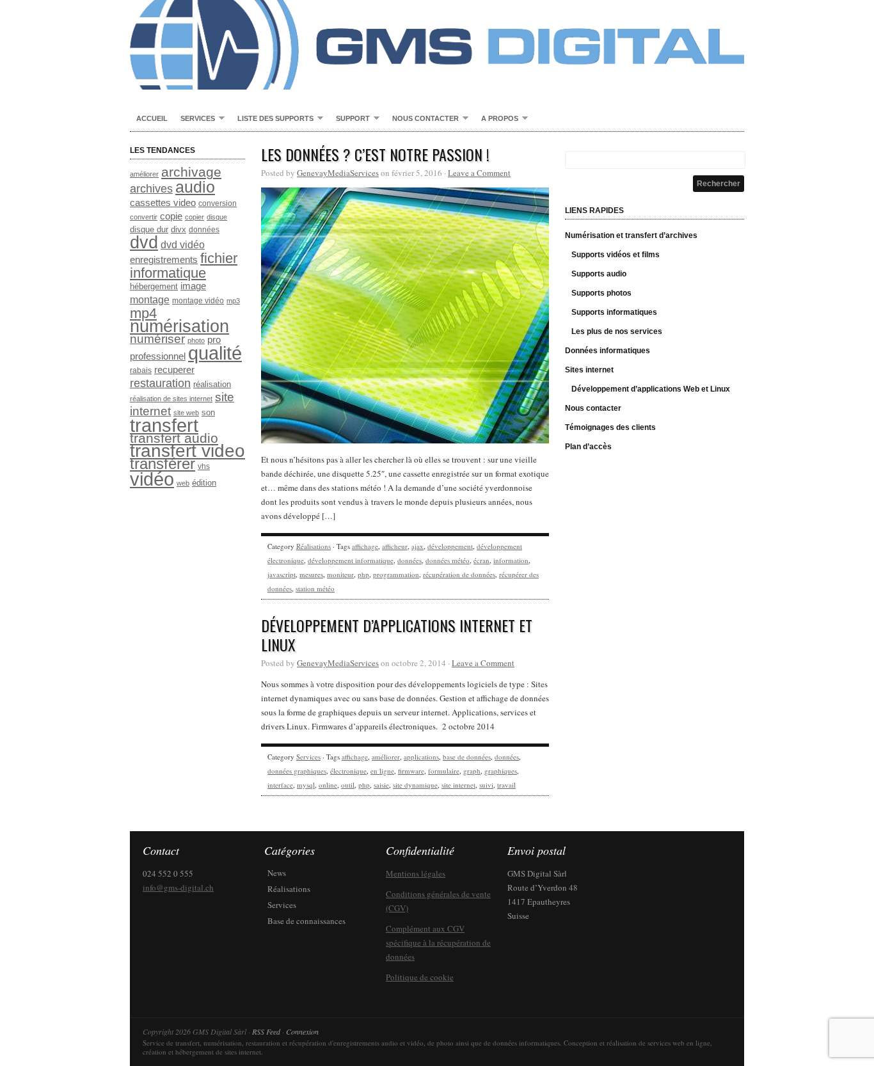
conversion (217, 203)
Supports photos (601, 293)
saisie (381, 785)
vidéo (152, 479)
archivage (191, 171)
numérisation (179, 326)
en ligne (382, 771)
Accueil (152, 118)
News (276, 873)
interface (280, 785)
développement (450, 546)
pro (214, 340)
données (204, 229)
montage (150, 299)
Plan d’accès (588, 446)
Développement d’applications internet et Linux (396, 635)
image (193, 286)
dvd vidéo (183, 244)
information (510, 560)
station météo (315, 588)
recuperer (174, 370)
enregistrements (164, 260)
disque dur (149, 229)
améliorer (144, 174)
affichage (365, 546)
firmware (411, 771)
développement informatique (350, 560)
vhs (204, 466)
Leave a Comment (479, 173)
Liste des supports (272, 119)
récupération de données (459, 574)
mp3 (233, 301)
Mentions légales (415, 873)
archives (151, 188)
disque (217, 217)
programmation (396, 574)
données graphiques (296, 771)
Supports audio (598, 273)
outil (347, 785)
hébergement (154, 286)
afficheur (395, 546)
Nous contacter (422, 119)
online (328, 785)
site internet (458, 785)
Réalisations (313, 546)
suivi (486, 785)
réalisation (212, 384)
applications (421, 756)
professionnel (158, 356)
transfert (164, 425)
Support (350, 119)
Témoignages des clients (610, 427)
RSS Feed (266, 1031)
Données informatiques (607, 350)
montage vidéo (198, 300)
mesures (311, 574)
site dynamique (415, 785)
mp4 (143, 313)
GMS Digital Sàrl (437, 45)
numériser (157, 339)
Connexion (302, 1031)
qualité (215, 352)
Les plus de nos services (616, 331)
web (183, 483)
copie (171, 216)
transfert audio (174, 438)
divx (178, 229)
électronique (348, 771)
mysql (306, 785)
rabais (141, 370)
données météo (447, 560)
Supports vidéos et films (615, 254)
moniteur (340, 574)
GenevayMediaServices (338, 173)
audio (195, 187)
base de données (467, 756)
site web (186, 413)
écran (481, 560)
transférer (162, 463)
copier (194, 217)
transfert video (187, 451)
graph (472, 771)
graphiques (500, 771)
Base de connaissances (306, 921)
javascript (281, 574)
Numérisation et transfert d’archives (631, 235)
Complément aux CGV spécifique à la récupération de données (438, 942)
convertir (143, 217)
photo (196, 340)
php (363, 574)
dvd (144, 242)
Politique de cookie (420, 977)
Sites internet (589, 369)
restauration (160, 383)
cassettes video (163, 203)
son (208, 412)
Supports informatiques (614, 312)
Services (194, 119)
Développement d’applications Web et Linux (650, 389)
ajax (417, 546)
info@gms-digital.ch (178, 887)
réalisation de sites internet (171, 398)
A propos (496, 119)
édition (204, 483)
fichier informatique (183, 265)
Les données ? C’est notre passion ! (375, 154)
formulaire (443, 771)
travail (506, 785)
